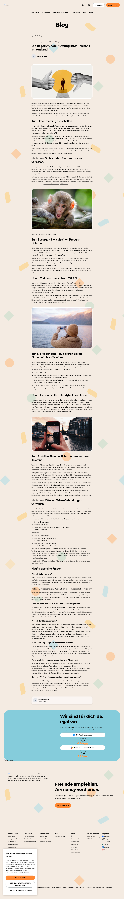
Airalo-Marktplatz (36, 563)
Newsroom (74, 847)
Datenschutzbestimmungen (41, 888)
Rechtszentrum (56, 888)
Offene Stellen (75, 850)
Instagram (107, 839)
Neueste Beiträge (60, 836)
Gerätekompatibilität (30, 841)
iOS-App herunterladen (84, 735)
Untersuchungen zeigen (47, 365)
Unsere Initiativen (76, 839)
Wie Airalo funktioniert (61, 12)
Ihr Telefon (84, 473)
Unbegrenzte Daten (14, 839)
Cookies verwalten (68, 888)
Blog (84, 12)
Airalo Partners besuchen (91, 837)
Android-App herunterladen (84, 748)
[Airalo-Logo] (9, 5)
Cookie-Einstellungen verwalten (20, 890)
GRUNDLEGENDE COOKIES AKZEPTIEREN (20, 884)
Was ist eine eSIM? (29, 836)
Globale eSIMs (12, 841)
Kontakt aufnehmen (45, 841)
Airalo (56, 255)
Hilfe (91, 12)
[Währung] (89, 5)
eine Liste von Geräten (81, 270)
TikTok (106, 844)
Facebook (107, 836)
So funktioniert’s (63, 805)
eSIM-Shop (46, 12)
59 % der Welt (50, 288)
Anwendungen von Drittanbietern (62, 136)
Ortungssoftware (58, 477)
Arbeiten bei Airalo (76, 852)
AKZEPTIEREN (20, 878)
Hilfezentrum (43, 836)
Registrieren (112, 5)
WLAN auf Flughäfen (45, 483)
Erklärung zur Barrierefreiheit (95, 888)
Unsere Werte (75, 841)
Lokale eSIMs (12, 847)
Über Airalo (76, 12)
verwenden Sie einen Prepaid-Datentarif (55, 184)
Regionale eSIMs (13, 844)
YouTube (106, 850)
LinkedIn (106, 847)
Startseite (35, 12)
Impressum (109, 888)
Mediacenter (74, 844)
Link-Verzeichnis (80, 888)
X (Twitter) (107, 841)
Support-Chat (44, 839)
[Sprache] (83, 5)
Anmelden (98, 5)
